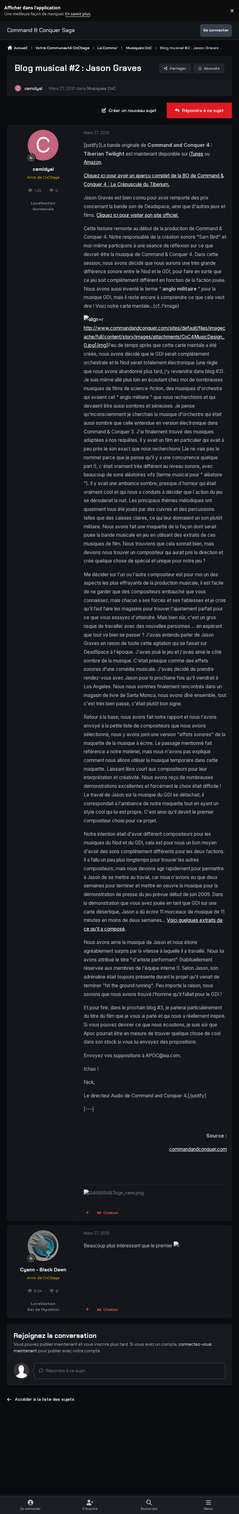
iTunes (196, 154)
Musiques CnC (101, 88)
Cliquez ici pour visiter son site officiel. (137, 215)
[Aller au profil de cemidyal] (18, 88)
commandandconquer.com (198, 1149)
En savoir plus (14, 11)
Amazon (92, 162)
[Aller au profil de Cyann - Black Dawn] (43, 1245)
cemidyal (33, 88)
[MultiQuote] (87, 1213)
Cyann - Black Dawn (43, 1270)
